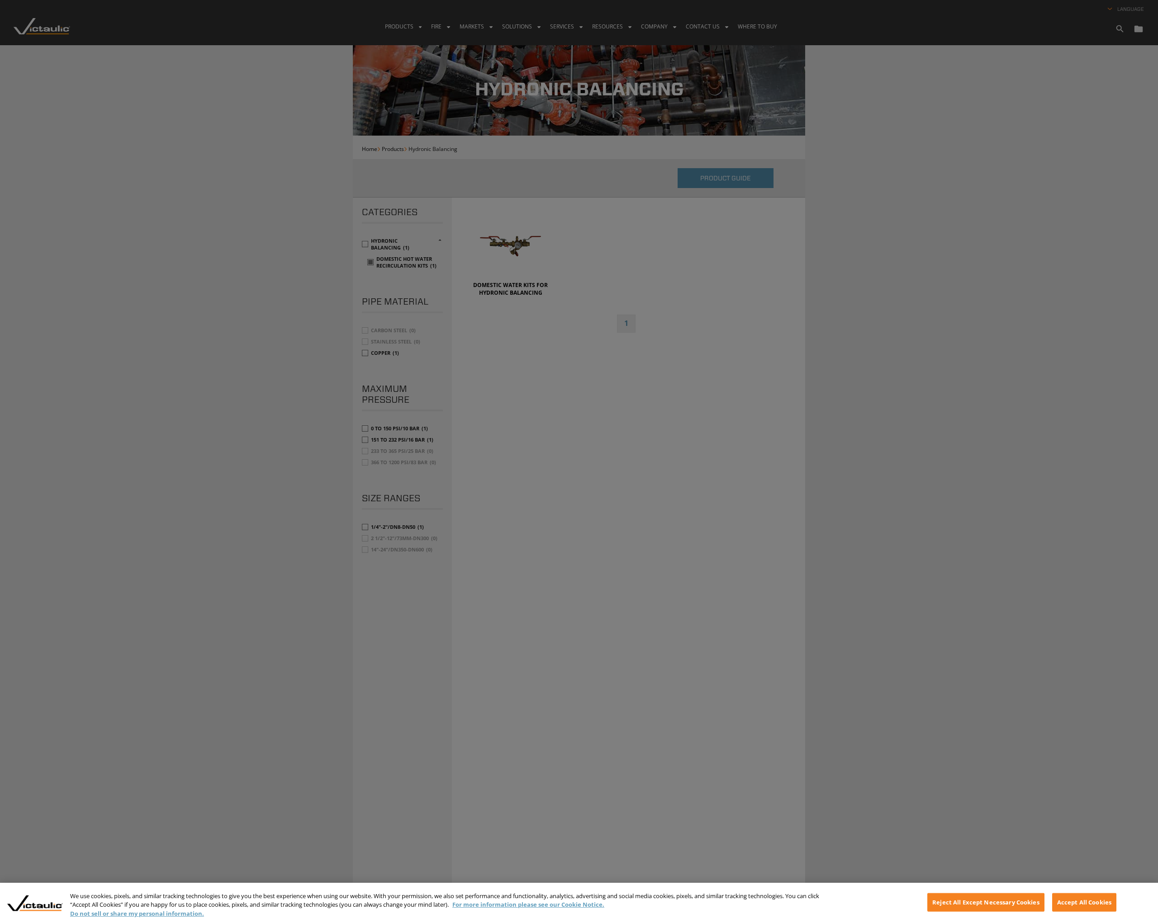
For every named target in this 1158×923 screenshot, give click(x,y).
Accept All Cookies (1084, 902)
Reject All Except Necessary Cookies (985, 902)
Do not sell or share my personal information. (137, 913)
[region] (579, 903)
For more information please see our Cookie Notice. (528, 905)
